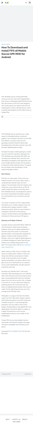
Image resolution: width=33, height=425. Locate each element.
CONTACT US (16, 419)
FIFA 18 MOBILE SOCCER (16, 331)
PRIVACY (24, 419)
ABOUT (8, 419)
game (8, 44)
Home (3, 44)
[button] (2, 2)
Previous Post (6, 374)
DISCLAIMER (16, 422)
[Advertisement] (16, 23)
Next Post (28, 374)
